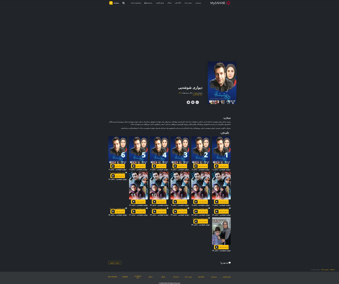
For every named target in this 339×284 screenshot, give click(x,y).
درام (201, 94)
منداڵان (169, 3)
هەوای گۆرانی (160, 3)
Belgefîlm (125, 276)
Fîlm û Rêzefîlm (112, 276)
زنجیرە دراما (188, 3)
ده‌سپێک (332, 269)
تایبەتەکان (176, 277)
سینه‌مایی (198, 3)
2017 (180, 93)
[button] (221, 154)
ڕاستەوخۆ (149, 3)
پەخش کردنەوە (223, 166)
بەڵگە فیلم (178, 3)
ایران (195, 93)
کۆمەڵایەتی (196, 94)
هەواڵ (163, 277)
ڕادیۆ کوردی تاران (136, 3)
